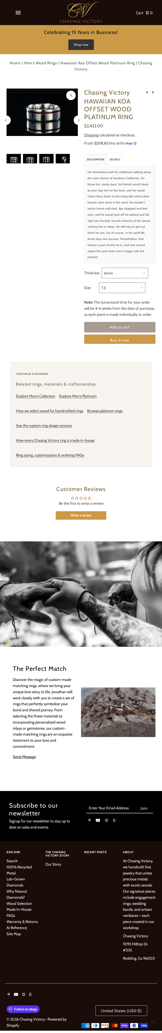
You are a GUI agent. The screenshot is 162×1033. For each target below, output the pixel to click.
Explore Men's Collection (35, 396)
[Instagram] (106, 821)
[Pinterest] (89, 821)
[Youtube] (98, 821)
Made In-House (19, 909)
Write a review (81, 515)
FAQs (11, 915)
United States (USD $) (121, 1011)
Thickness (92, 273)
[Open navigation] (18, 12)
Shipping (91, 135)
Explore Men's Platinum (78, 396)
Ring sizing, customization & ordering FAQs (50, 455)
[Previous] (6, 120)
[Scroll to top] (153, 1022)
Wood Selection (19, 903)
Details (115, 159)
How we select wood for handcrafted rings (49, 411)
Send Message (24, 757)
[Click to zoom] (71, 95)
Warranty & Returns (22, 921)
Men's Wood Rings (40, 63)
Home (15, 63)
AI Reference (17, 927)
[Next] (78, 120)
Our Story (53, 864)
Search (12, 861)
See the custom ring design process (44, 425)
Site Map (14, 934)
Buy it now (119, 340)
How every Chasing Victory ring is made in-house (55, 440)
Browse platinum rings (105, 411)
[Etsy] (114, 821)
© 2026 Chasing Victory (26, 1019)
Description (95, 159)
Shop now (81, 45)
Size (87, 287)
